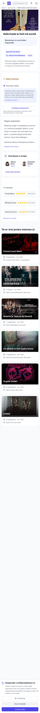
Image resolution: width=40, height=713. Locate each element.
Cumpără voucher (11, 100)
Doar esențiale (20, 704)
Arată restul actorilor (13, 172)
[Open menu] (4, 3)
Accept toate (20, 709)
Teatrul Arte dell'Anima (17, 55)
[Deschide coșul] (36, 3)
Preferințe (21, 698)
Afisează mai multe (9, 218)
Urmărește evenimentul (20, 108)
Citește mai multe (11, 146)
